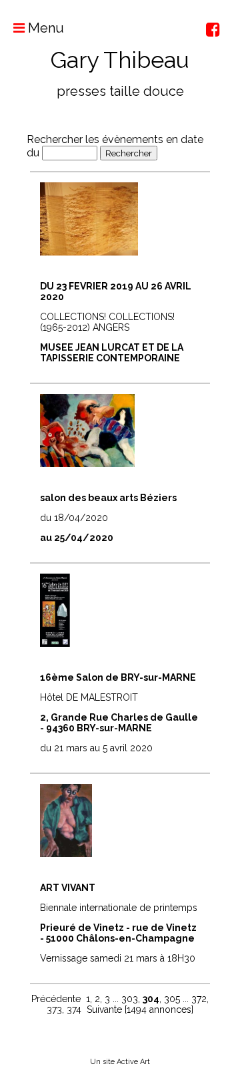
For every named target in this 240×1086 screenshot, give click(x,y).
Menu (44, 28)
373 (54, 1009)
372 (199, 999)
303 (129, 999)
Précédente (56, 999)
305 (172, 999)
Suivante (104, 1009)
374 (74, 1009)
